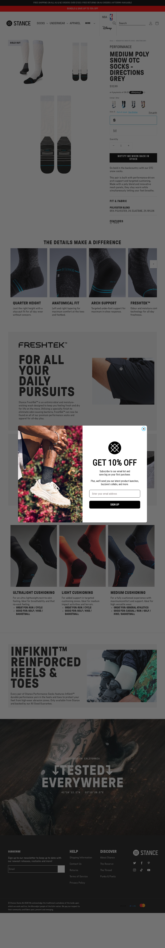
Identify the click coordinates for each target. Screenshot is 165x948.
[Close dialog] (144, 429)
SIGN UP (114, 504)
